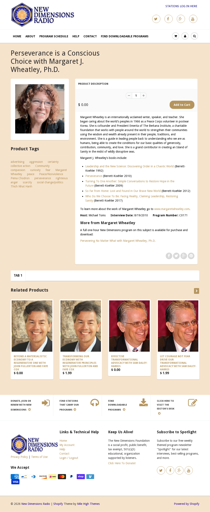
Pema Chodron (20, 178)
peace (30, 174)
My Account (66, 445)
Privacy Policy (19, 456)
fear (48, 170)
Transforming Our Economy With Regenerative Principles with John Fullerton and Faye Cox (80, 363)
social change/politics (50, 182)
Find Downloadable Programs (124, 36)
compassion (18, 170)
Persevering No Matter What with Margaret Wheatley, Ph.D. (118, 240)
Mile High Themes (88, 503)
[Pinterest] (181, 19)
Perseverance (93, 176)
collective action (20, 166)
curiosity (35, 170)
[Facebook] (168, 19)
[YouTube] (193, 19)
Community (42, 166)
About (30, 36)
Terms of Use (39, 456)
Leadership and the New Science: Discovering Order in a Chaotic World (129, 166)
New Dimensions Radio (35, 503)
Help (75, 36)
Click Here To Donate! (122, 463)
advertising (17, 161)
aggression (36, 161)
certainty (53, 161)
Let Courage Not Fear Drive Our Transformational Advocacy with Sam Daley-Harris (178, 363)
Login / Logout (68, 458)
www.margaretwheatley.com (171, 209)
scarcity (27, 182)
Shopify (58, 503)
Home (17, 36)
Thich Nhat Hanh (21, 186)
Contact (90, 36)
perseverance (42, 178)
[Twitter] (156, 19)
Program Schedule (53, 36)
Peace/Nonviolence (51, 174)
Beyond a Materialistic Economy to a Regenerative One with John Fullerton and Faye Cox (31, 363)
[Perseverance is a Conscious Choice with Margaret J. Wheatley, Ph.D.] (40, 109)
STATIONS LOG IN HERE (181, 6)
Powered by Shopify (186, 503)
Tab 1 (18, 275)
